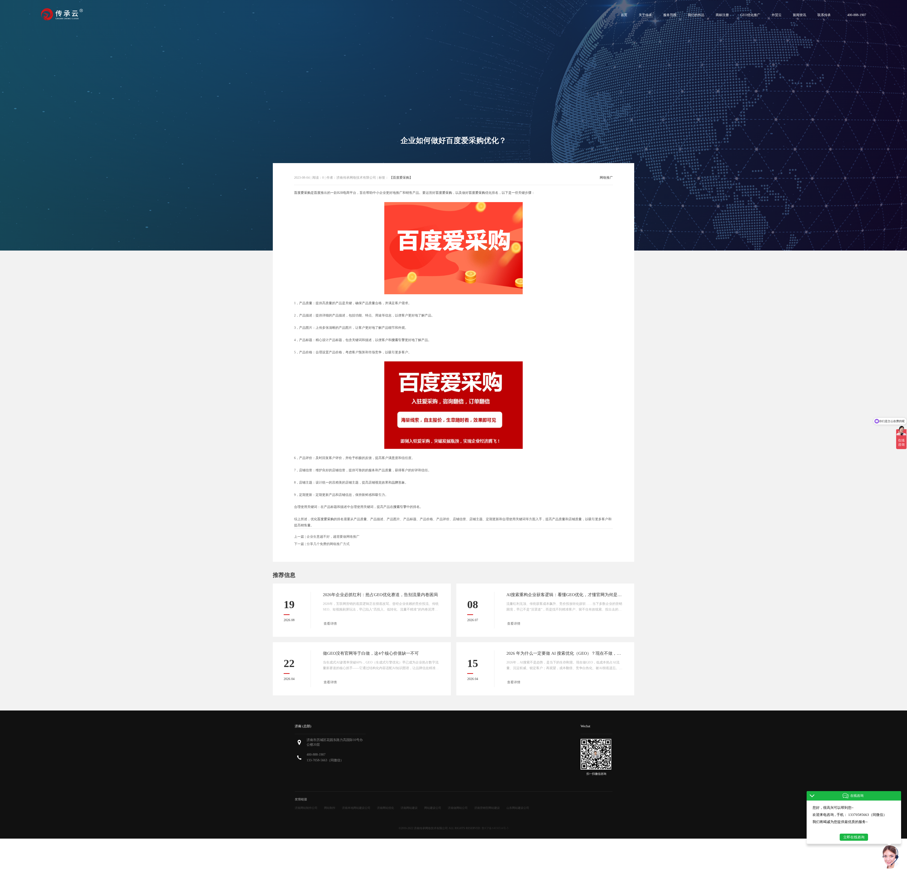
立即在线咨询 (853, 837)
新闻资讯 (799, 15)
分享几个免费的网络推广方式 (328, 544)
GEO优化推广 (750, 15)
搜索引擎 (398, 340)
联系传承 (824, 15)
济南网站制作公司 (306, 808)
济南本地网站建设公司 (356, 808)
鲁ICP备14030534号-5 (495, 828)
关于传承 (645, 15)
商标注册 (722, 15)
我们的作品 (696, 15)
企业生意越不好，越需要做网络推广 (333, 536)
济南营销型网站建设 (487, 808)
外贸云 (777, 15)
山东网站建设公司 (517, 808)
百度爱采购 (302, 193)
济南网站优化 (385, 808)
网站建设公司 (432, 808)
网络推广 (606, 177)
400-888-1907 (316, 754)
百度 (317, 193)
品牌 (395, 482)
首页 (624, 15)
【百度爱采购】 (401, 177)
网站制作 (329, 808)
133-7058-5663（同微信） (325, 760)
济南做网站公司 (458, 808)
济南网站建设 (409, 808)
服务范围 (669, 15)
